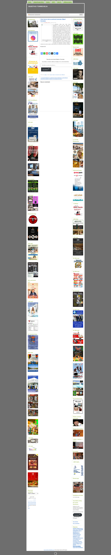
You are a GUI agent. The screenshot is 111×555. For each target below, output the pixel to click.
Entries (32, 14)
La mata (76, 539)
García (51, 74)
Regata (74, 542)
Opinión (78, 540)
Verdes (77, 547)
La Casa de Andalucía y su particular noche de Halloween (51, 77)
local (78, 539)
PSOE (79, 541)
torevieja (74, 544)
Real (81, 541)
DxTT (53, 2)
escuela (74, 535)
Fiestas (74, 536)
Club (82, 529)
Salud (81, 542)
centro (77, 529)
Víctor (60, 74)
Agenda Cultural (76, 528)
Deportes (75, 533)
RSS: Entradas (75, 521)
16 (35, 502)
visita (79, 547)
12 (30, 502)
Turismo (74, 547)
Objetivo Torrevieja (38, 6)
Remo (79, 542)
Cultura (45, 74)
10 (28, 502)
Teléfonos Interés (67, 2)
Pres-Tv (59, 2)
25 (29, 505)
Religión (76, 542)
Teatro (78, 543)
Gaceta (47, 2)
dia (79, 533)
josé (73, 539)
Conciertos (75, 530)
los (80, 539)
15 (34, 502)
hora (79, 537)
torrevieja (57, 74)
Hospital (81, 537)
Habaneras (75, 537)
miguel (53, 74)
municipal (74, 540)
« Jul (28, 508)
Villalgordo (63, 74)
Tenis (80, 543)
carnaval (81, 528)
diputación (75, 534)
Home (29, 2)
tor (55, 74)
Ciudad (79, 529)
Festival (79, 535)
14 (33, 502)
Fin (77, 536)
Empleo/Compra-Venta (38, 2)
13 (31, 502)
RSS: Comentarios (76, 523)
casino (74, 529)
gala (79, 536)
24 (28, 505)
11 (29, 502)
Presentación (75, 541)
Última (81, 547)
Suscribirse (45, 69)
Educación (79, 534)
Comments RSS (37, 14)
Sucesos (75, 543)
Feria (76, 535)
